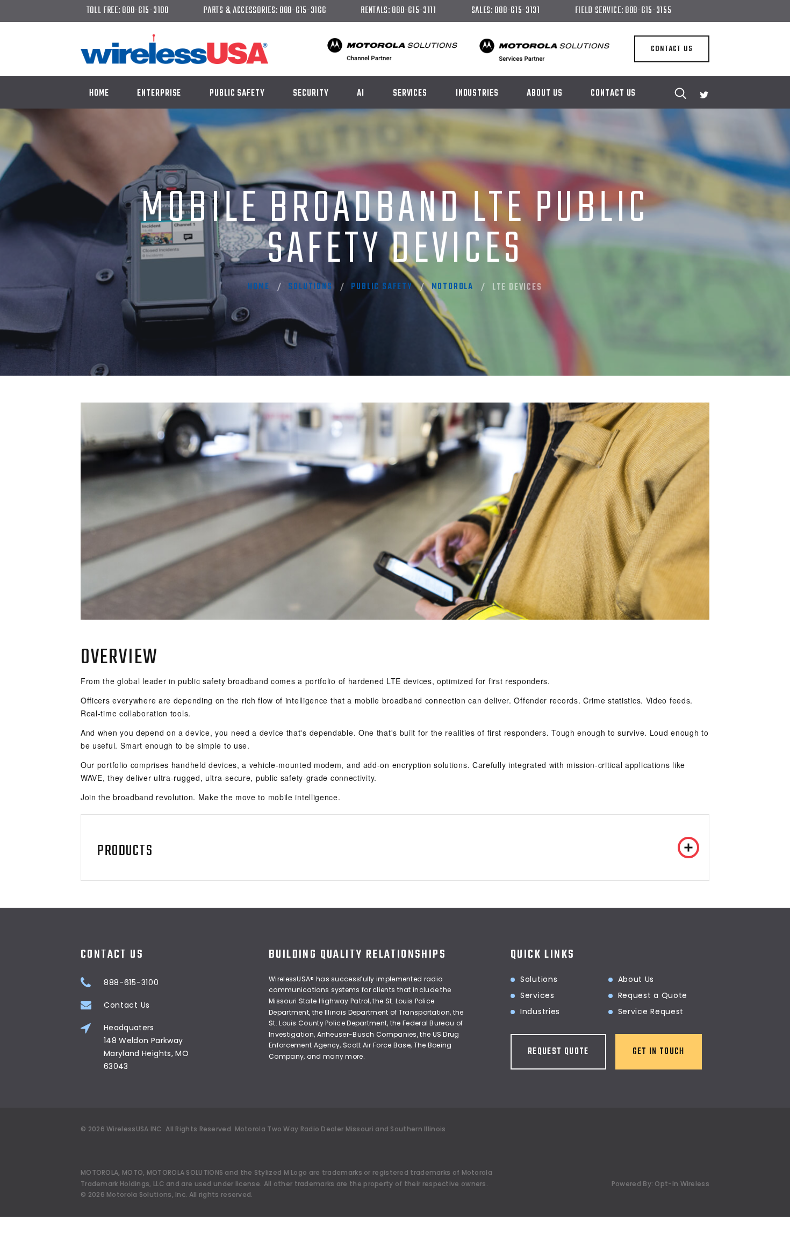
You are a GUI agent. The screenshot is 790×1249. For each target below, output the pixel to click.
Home (99, 94)
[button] (395, 847)
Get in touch (659, 1052)
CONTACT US (672, 49)
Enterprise (159, 94)
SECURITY (310, 94)
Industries (540, 1011)
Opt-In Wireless (682, 1183)
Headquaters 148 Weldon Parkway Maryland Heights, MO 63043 (146, 1047)
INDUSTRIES (477, 94)
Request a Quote (653, 995)
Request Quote (558, 1052)
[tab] (395, 847)
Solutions (310, 287)
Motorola (452, 287)
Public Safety (237, 94)
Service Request (651, 1011)
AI (360, 94)
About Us (544, 94)
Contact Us (613, 94)
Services (410, 94)
